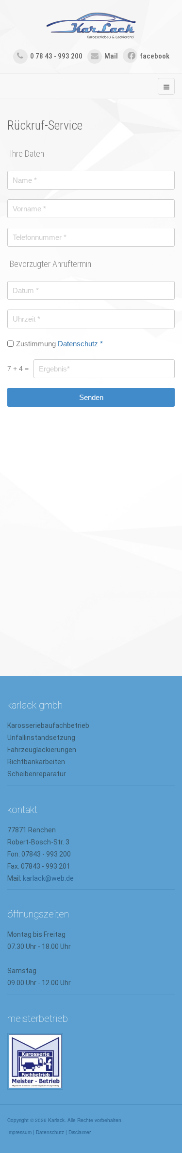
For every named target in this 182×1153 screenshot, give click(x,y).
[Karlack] (91, 26)
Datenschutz (50, 1132)
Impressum (19, 1132)
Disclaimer (79, 1132)
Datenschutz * (80, 344)
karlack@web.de (48, 878)
